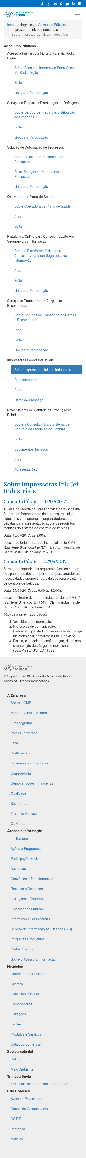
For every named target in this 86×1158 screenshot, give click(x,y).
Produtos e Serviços (26, 1034)
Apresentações (25, 379)
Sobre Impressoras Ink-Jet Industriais (42, 369)
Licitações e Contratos (27, 898)
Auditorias (18, 868)
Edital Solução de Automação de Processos (39, 174)
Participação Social (25, 858)
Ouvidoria (18, 823)
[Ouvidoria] (67, 3)
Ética (14, 743)
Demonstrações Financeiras (32, 783)
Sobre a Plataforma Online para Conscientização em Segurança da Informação (40, 255)
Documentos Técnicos (31, 449)
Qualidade (18, 793)
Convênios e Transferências (32, 878)
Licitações (18, 1014)
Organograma (21, 722)
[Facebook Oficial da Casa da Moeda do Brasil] (79, 3)
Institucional (20, 838)
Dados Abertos (22, 949)
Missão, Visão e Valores (29, 712)
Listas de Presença (28, 399)
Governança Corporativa (29, 763)
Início (11, 24)
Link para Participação (31, 92)
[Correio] (55, 3)
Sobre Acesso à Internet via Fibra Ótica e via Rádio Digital (45, 70)
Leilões (16, 1024)
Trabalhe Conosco (24, 813)
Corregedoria (21, 773)
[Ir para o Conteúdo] (42, 3)
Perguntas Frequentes (28, 939)
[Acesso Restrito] (61, 3)
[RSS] (73, 3)
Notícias (17, 1138)
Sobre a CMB (21, 702)
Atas (17, 216)
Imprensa (18, 1128)
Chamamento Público (27, 973)
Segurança (19, 803)
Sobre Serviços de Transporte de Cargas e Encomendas (45, 317)
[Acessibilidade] (48, 3)
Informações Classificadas (30, 918)
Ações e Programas (26, 848)
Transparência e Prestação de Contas (39, 1083)
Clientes (17, 983)
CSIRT (16, 1118)
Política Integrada (24, 732)
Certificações (20, 753)
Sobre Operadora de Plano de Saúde (42, 206)
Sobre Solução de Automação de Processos (39, 159)
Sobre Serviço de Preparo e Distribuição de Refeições (44, 114)
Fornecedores (21, 1004)
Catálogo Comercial (26, 1044)
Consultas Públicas (52, 24)
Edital (18, 82)
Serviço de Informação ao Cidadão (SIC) (41, 928)
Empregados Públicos (27, 908)
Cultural (16, 1059)
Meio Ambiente (22, 1069)
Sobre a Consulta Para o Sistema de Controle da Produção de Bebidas (42, 426)
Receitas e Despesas (27, 888)
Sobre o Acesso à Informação (33, 959)
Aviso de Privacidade (26, 1098)
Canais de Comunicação (29, 1108)
